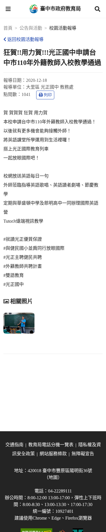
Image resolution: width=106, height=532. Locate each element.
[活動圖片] (18, 323)
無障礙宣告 (83, 453)
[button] (8, 9)
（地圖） (53, 477)
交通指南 (14, 444)
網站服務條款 (53, 453)
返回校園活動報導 (25, 39)
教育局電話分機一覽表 (50, 444)
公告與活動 (31, 28)
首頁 (7, 28)
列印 (48, 95)
